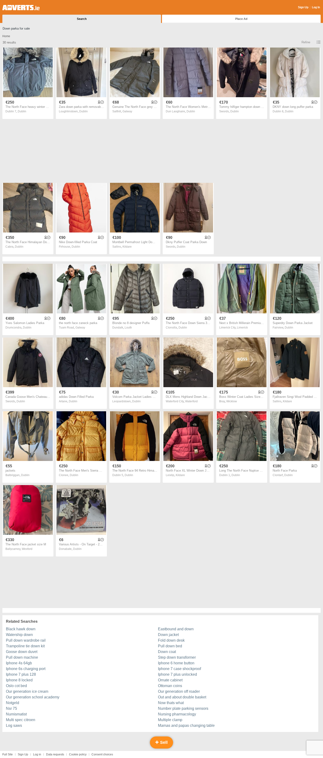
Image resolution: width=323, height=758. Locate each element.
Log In (316, 7)
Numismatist (16, 714)
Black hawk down (20, 629)
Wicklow (231, 401)
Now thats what (171, 703)
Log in (37, 754)
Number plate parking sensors (183, 708)
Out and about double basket (182, 697)
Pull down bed (170, 646)
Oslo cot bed (16, 686)
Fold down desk (171, 640)
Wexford (27, 549)
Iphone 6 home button (176, 663)
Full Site (7, 754)
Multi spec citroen (20, 720)
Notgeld (12, 703)
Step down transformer (177, 657)
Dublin (22, 111)
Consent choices (102, 754)
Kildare (127, 246)
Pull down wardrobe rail (26, 640)
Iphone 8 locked (19, 680)
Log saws (14, 725)
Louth (128, 327)
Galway (127, 111)
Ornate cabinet (170, 680)
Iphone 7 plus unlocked (177, 674)
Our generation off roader (179, 691)
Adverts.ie (20, 7)
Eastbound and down (176, 629)
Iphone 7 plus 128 (21, 674)
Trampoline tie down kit (25, 646)
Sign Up (303, 7)
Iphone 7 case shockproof (179, 669)
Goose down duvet (21, 652)
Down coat (167, 652)
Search (82, 19)
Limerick (242, 327)
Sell (163, 742)
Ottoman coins (170, 686)
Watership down (19, 635)
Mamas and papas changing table (186, 725)
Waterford (191, 401)
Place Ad (241, 19)
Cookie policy (78, 754)
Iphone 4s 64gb (19, 663)
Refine (305, 42)
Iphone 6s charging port (25, 669)
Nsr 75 (11, 708)
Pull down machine (22, 657)
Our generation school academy (32, 697)
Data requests (55, 754)
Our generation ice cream (27, 691)
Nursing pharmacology (177, 714)
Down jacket (168, 635)
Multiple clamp (170, 720)
